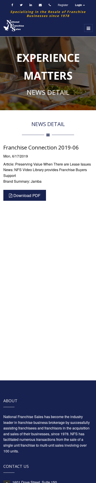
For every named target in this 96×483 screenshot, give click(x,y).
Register (63, 5)
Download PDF (26, 195)
